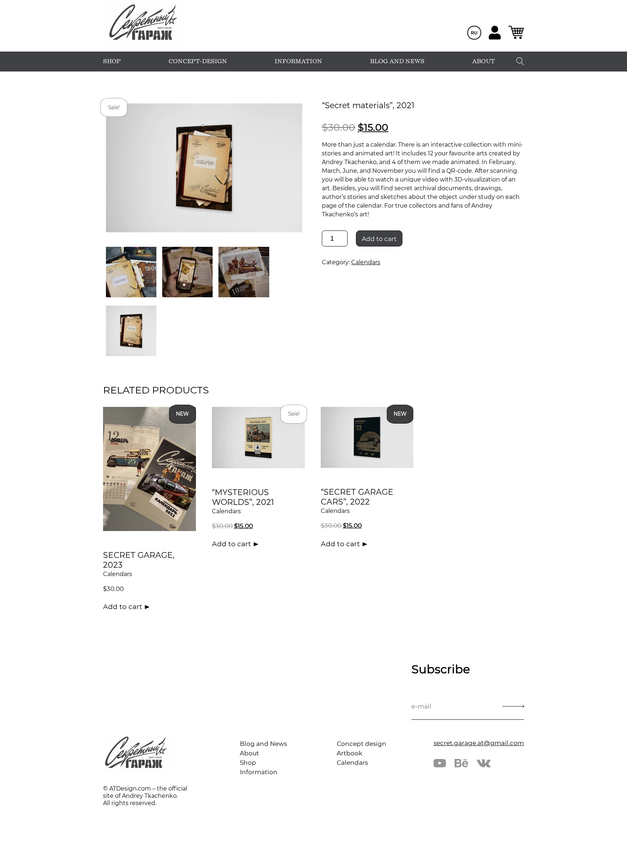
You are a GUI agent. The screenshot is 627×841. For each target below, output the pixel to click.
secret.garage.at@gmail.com (479, 743)
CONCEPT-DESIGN (198, 61)
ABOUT (483, 61)
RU (474, 33)
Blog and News (263, 743)
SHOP (112, 61)
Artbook (349, 753)
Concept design (361, 743)
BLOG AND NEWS (397, 61)
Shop (248, 762)
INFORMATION (298, 61)
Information (259, 772)
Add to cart (379, 238)
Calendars (365, 262)
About (249, 753)
